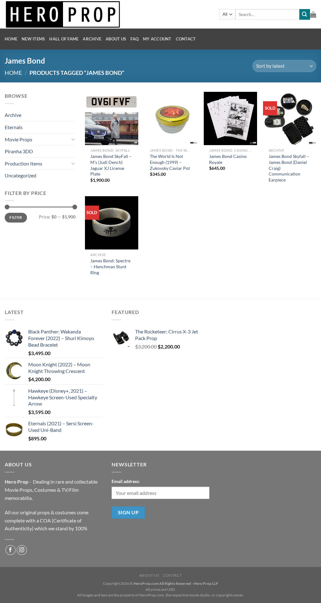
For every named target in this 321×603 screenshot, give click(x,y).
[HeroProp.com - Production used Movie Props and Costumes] (107, 14)
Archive (92, 38)
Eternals (14, 127)
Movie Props (18, 139)
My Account (157, 38)
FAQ (134, 38)
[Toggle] (73, 139)
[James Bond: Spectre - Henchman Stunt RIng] (111, 222)
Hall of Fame (63, 38)
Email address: (126, 481)
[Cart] (313, 14)
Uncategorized (20, 175)
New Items (33, 38)
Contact (186, 38)
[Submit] (304, 14)
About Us (116, 38)
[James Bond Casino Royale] (230, 118)
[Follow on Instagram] (22, 550)
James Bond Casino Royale (228, 159)
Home (11, 38)
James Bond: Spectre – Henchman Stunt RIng (110, 266)
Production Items (23, 163)
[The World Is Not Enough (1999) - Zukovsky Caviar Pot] (170, 118)
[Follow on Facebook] (10, 550)
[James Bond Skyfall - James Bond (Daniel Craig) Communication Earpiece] (289, 118)
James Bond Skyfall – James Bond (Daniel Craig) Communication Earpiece (289, 168)
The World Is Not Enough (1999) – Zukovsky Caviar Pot (170, 162)
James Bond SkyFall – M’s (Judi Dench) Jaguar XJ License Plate (111, 165)
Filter (15, 217)
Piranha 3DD (19, 151)
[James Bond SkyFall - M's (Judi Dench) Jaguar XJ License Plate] (111, 118)
